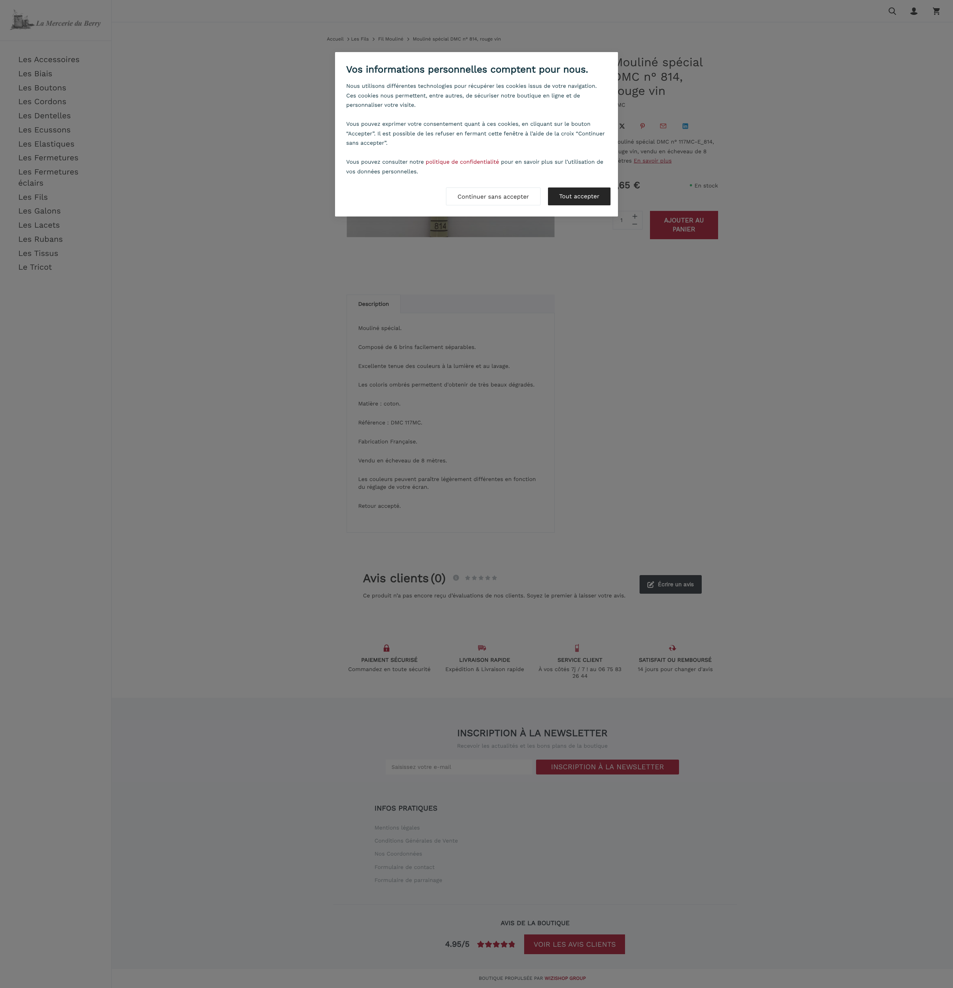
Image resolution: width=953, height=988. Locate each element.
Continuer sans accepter (493, 196)
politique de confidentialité (462, 161)
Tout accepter (579, 196)
